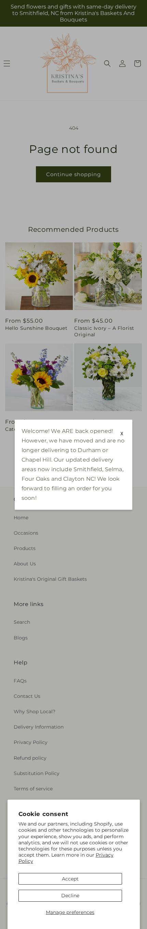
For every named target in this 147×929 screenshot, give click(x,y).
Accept (70, 879)
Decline (70, 895)
